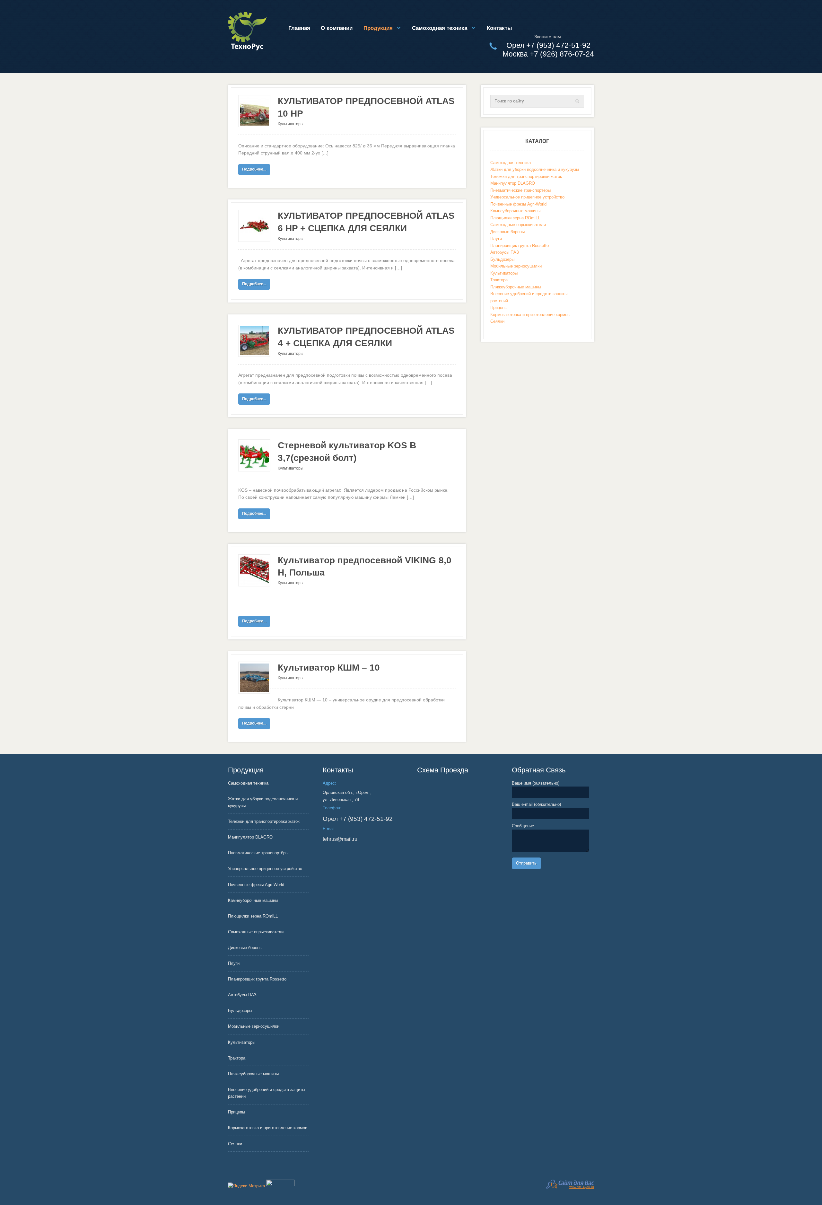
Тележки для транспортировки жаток (526, 176)
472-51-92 (358, 818)
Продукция (378, 28)
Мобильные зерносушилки (516, 266)
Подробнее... (254, 169)
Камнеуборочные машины (515, 210)
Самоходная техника (439, 28)
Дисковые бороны (507, 231)
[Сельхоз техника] (247, 31)
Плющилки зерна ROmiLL (515, 217)
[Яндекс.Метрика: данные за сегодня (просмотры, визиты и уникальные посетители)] (246, 1186)
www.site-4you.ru (581, 1187)
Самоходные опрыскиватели (518, 224)
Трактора (499, 279)
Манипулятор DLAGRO (512, 183)
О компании (337, 28)
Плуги (496, 238)
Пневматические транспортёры (520, 190)
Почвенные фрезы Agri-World (518, 204)
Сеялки (497, 321)
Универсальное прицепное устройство (527, 197)
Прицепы (498, 307)
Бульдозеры (502, 259)
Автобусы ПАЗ (504, 252)
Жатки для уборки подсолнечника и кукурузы (534, 169)
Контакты (499, 28)
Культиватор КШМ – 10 (329, 668)
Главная (299, 28)
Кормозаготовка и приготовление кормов (530, 314)
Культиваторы (290, 124)
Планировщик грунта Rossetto (519, 245)
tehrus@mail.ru (340, 839)
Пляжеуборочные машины (515, 287)
